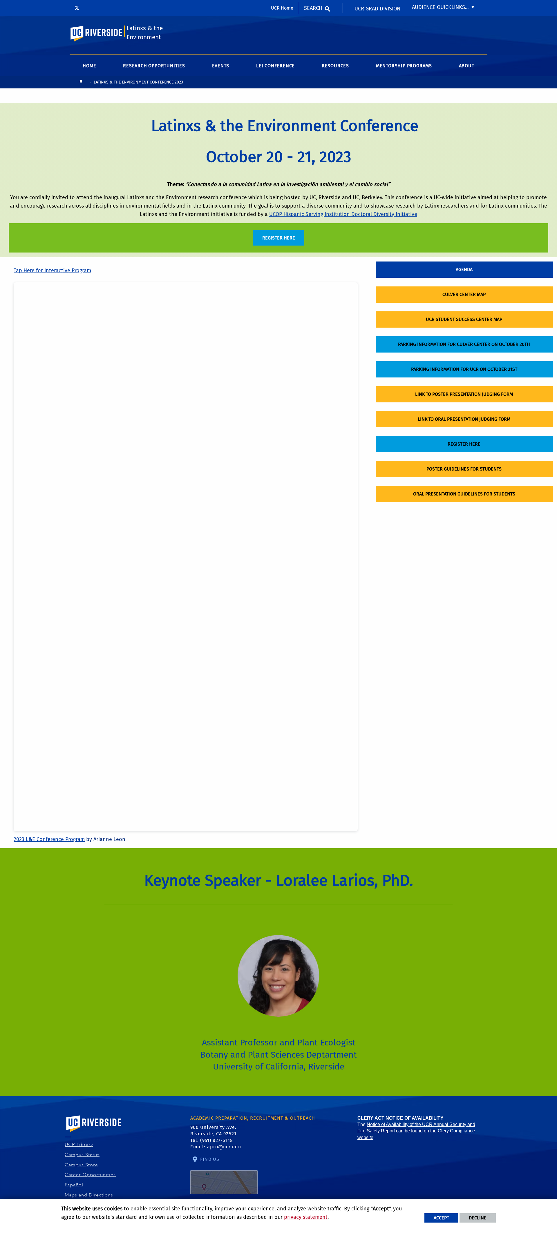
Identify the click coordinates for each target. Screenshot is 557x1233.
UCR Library (79, 1144)
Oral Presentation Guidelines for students (464, 494)
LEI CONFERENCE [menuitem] (275, 65)
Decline (478, 1218)
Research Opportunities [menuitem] (154, 65)
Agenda (464, 269)
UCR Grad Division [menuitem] (377, 9)
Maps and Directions (89, 1195)
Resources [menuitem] (335, 65)
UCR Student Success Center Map (464, 319)
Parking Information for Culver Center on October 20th (464, 344)
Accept (441, 1218)
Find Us (209, 1159)
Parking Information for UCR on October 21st (464, 369)
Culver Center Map (464, 294)
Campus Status (82, 1155)
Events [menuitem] (220, 65)
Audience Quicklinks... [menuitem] (440, 7)
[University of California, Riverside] (94, 1132)
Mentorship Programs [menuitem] (404, 65)
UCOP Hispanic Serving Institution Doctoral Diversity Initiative (343, 214)
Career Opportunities (90, 1175)
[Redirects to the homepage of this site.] (81, 82)
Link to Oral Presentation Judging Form (464, 419)
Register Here (464, 444)
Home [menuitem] (89, 65)
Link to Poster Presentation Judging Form (464, 394)
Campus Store (81, 1165)
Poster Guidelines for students (464, 469)
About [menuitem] (466, 65)
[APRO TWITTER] (77, 8)
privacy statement (306, 1217)
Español (74, 1185)
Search (313, 8)
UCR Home (282, 8)
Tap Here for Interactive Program (52, 270)
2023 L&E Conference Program (49, 839)
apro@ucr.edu (224, 1147)
